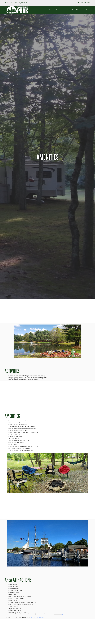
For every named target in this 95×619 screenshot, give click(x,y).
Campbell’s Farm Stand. (37, 617)
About (58, 10)
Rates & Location (77, 10)
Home (51, 10)
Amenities (66, 10)
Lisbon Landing (58, 614)
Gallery (88, 10)
